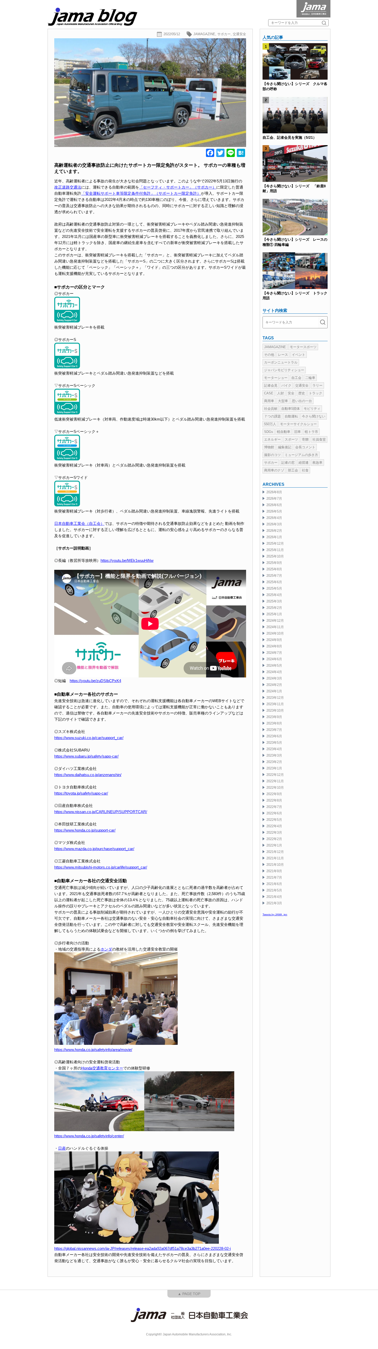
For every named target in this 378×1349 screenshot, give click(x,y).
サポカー (224, 34)
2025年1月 (274, 614)
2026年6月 (274, 505)
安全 (291, 393)
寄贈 (305, 439)
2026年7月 (274, 498)
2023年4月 (274, 749)
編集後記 (284, 447)
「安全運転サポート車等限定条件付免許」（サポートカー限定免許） (141, 193)
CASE (268, 393)
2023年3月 (274, 755)
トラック (315, 393)
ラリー (317, 385)
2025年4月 (274, 595)
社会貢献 (270, 409)
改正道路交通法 (67, 187)
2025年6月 (274, 582)
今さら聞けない (313, 416)
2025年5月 (274, 588)
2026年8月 (274, 492)
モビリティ (312, 409)
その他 (269, 355)
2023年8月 (274, 723)
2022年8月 (274, 800)
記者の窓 (288, 462)
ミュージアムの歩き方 (301, 455)
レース (283, 355)
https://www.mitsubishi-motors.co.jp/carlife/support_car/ (100, 867)
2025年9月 (274, 563)
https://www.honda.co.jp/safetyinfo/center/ (89, 1136)
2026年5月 (274, 511)
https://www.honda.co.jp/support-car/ (84, 830)
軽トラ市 (311, 432)
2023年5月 (274, 743)
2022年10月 (275, 787)
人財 (280, 393)
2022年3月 (274, 832)
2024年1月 (274, 691)
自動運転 (291, 416)
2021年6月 (274, 884)
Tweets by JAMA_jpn (275, 914)
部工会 (293, 470)
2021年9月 (274, 871)
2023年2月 (274, 762)
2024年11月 (275, 627)
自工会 (296, 378)
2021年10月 (275, 865)
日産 (62, 1148)
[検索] (324, 23)
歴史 (301, 393)
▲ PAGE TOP (189, 1294)
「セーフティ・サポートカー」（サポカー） (177, 187)
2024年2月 (274, 685)
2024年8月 (274, 646)
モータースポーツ (303, 347)
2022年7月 (274, 807)
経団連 (304, 462)
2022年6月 (274, 813)
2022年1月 (274, 845)
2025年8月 (274, 569)
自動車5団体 (290, 409)
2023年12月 (275, 698)
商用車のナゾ (274, 470)
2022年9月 (274, 794)
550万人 (270, 424)
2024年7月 (274, 653)
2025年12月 (275, 543)
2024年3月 (274, 678)
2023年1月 (274, 768)
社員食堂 (319, 439)
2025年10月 (275, 556)
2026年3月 (274, 524)
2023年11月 (275, 704)
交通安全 (239, 34)
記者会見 (270, 385)
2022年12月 (275, 775)
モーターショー (275, 378)
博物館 (269, 447)
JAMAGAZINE (204, 34)
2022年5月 (274, 820)
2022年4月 (274, 826)
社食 (305, 470)
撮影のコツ (272, 455)
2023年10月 (275, 710)
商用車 (269, 401)
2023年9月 (274, 717)
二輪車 (310, 378)
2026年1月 (274, 537)
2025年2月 (274, 608)
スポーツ (291, 439)
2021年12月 (275, 852)
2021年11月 (275, 858)
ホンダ (106, 949)
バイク (286, 385)
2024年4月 (274, 672)
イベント (298, 355)
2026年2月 (274, 531)
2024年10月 (275, 633)
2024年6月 (274, 659)
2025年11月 (275, 550)
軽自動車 (283, 432)
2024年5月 (274, 665)
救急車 (317, 462)
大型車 (283, 401)
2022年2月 (274, 839)
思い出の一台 (302, 401)
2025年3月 (274, 601)
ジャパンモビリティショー (284, 370)
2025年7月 (274, 576)
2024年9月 (274, 640)
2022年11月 (275, 781)
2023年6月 (274, 736)
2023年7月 (274, 730)
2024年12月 (275, 620)
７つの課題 (272, 416)
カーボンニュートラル (281, 362)
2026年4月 (274, 518)
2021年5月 (274, 890)
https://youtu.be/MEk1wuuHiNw (127, 560)
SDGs (268, 432)
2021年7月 (274, 877)
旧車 (297, 432)
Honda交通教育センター (102, 1068)
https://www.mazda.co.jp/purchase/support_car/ (94, 848)
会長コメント (305, 447)
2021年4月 (274, 897)
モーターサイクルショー (298, 424)
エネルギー (272, 439)
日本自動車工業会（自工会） (79, 523)
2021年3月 (274, 903)
